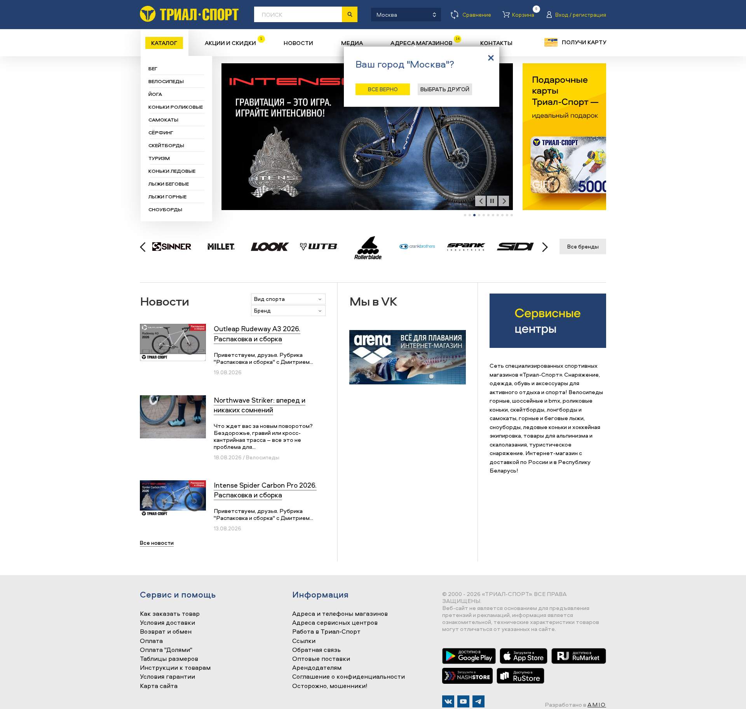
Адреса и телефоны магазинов (340, 614)
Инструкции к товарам (175, 668)
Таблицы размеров (169, 659)
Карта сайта (159, 686)
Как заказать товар (170, 614)
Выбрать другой (444, 89)
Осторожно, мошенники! (330, 686)
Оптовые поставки (321, 659)
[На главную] (189, 14)
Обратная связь (316, 650)
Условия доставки (167, 623)
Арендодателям (317, 668)
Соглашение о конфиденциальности (348, 677)
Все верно (383, 89)
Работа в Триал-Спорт (326, 632)
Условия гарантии (167, 677)
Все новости (157, 542)
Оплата (151, 641)
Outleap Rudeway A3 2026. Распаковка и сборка (257, 333)
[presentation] (480, 201)
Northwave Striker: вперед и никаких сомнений (259, 405)
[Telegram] (478, 701)
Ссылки (303, 641)
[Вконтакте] (448, 701)
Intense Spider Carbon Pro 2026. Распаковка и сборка (265, 490)
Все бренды (583, 246)
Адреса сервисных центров (335, 623)
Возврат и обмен (166, 632)
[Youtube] (463, 701)
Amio (596, 704)
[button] (465, 215)
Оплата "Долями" (166, 650)
